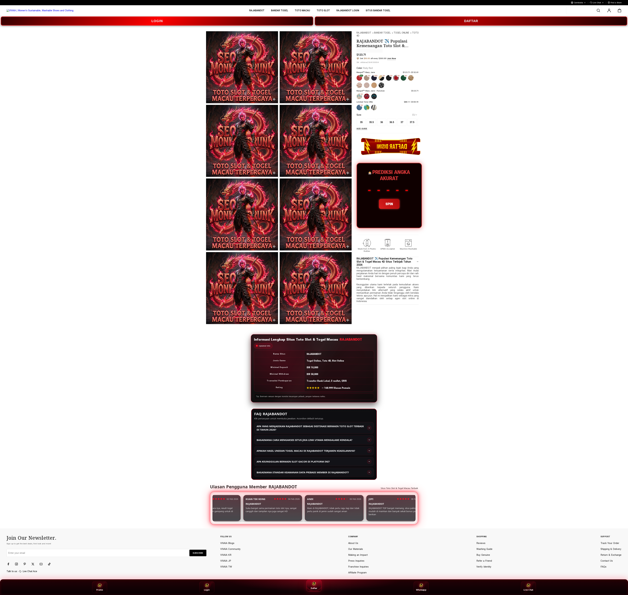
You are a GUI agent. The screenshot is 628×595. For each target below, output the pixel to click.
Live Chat (528, 589)
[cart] (619, 10)
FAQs (603, 566)
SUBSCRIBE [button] (198, 553)
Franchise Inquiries (358, 566)
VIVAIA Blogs (227, 543)
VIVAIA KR (225, 554)
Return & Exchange (611, 554)
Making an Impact (358, 554)
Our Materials (355, 549)
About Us (353, 543)
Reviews (480, 543)
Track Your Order (610, 543)
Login (207, 589)
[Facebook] (10, 564)
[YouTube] (42, 564)
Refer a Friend (484, 560)
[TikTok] (50, 564)
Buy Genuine (483, 554)
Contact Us (607, 560)
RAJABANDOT (364, 32)
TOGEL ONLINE (401, 32)
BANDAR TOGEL (382, 32)
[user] (609, 10)
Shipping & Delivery (611, 549)
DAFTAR (471, 21)
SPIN (389, 204)
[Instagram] (18, 564)
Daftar (314, 588)
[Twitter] (34, 564)
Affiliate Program (357, 572)
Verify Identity (483, 566)
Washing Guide (484, 549)
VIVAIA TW (226, 566)
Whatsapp (421, 589)
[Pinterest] (26, 564)
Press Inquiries (356, 560)
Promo (99, 589)
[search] (584, 10)
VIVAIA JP (225, 560)
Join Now (391, 58)
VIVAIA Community (230, 549)
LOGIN (157, 21)
